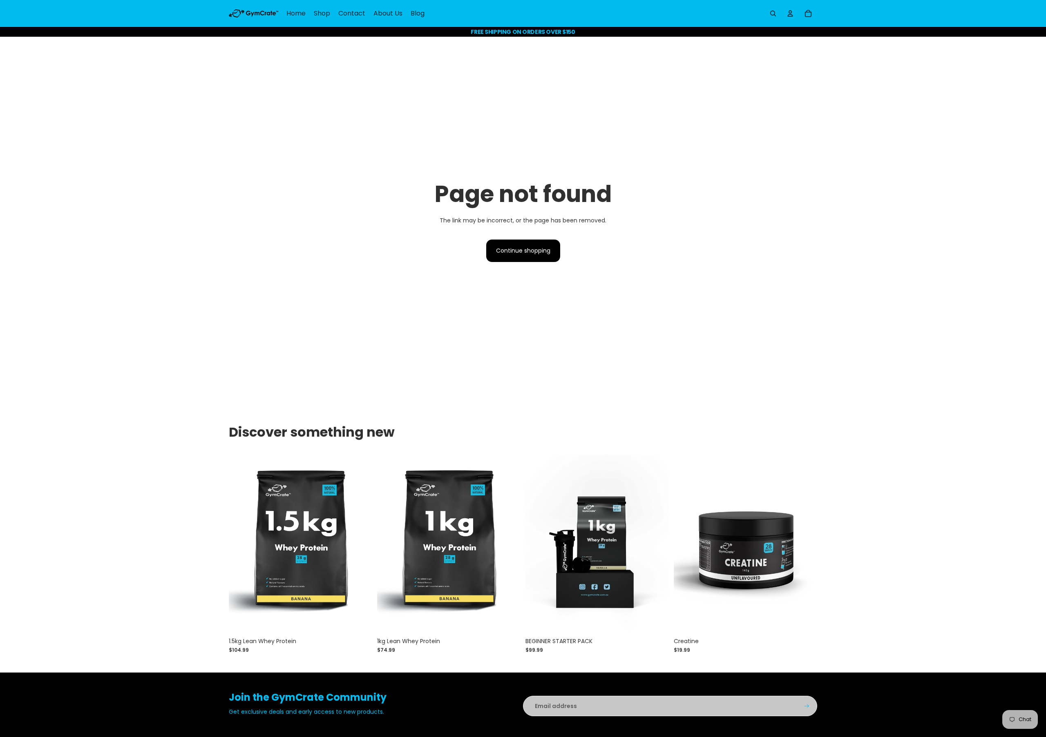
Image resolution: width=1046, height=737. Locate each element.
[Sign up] (807, 706)
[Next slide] (360, 544)
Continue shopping (523, 250)
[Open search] (773, 13)
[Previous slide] (241, 544)
